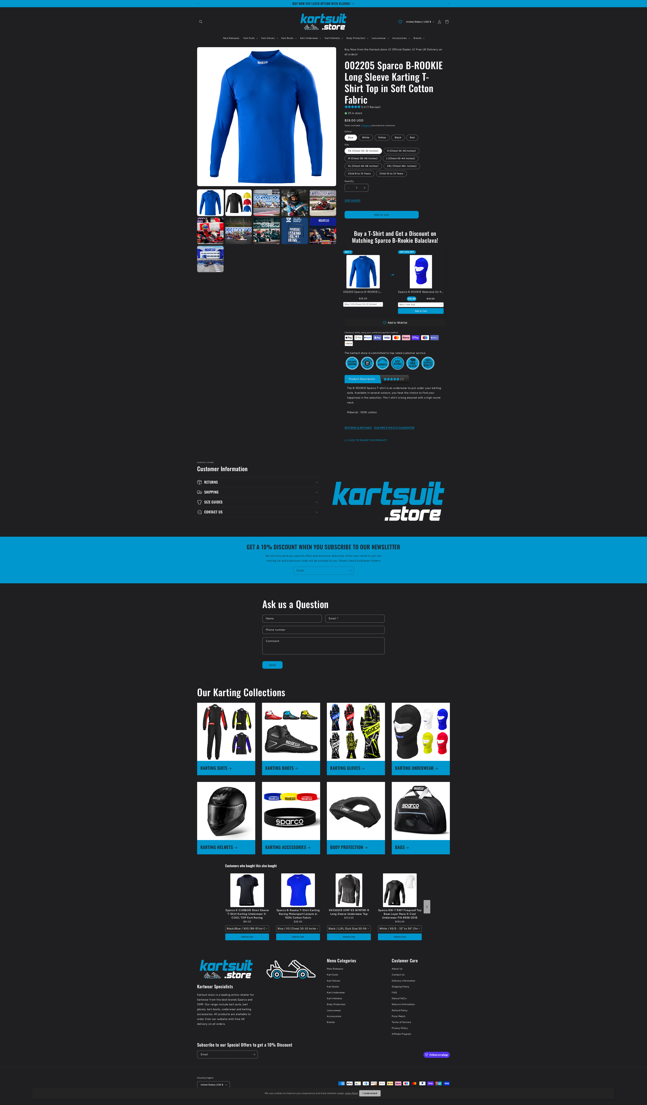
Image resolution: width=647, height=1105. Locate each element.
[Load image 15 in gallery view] (210, 259)
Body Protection (336, 1004)
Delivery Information (403, 980)
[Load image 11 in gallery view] (238, 231)
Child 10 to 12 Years (391, 173)
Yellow (382, 137)
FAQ (394, 992)
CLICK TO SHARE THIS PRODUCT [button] (367, 440)
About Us (397, 968)
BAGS (400, 847)
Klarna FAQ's (399, 998)
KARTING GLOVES (345, 768)
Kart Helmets (334, 998)
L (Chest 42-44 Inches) (400, 158)
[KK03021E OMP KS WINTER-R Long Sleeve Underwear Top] (349, 890)
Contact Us (398, 974)
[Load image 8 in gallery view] (295, 203)
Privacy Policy (400, 1028)
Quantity (349, 181)
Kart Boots (333, 986)
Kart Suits (332, 974)
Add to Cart (421, 311)
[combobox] (363, 304)
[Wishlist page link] (400, 22)
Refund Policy (400, 1010)
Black (398, 137)
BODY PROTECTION (346, 847)
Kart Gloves (333, 980)
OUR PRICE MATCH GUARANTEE (394, 427)
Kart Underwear (336, 992)
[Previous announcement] (198, 3)
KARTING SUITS (214, 768)
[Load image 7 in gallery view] (266, 203)
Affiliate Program (401, 1034)
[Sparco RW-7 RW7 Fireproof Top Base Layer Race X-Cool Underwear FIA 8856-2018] (400, 890)
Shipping (365, 125)
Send (272, 665)
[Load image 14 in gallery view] (323, 231)
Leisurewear (334, 1010)
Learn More (351, 1093)
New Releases (335, 968)
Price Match (399, 1016)
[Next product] (427, 906)
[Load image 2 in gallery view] (238, 203)
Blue (350, 137)
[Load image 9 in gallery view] (323, 203)
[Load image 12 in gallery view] (266, 231)
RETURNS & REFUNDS (358, 427)
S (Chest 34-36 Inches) (401, 150)
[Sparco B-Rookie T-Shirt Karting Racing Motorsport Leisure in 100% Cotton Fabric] (298, 890)
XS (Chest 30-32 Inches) (363, 150)
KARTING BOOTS (279, 768)
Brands (331, 1022)
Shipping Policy (400, 986)
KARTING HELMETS (217, 847)
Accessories (334, 1016)
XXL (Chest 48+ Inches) (402, 166)
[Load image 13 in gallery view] (295, 231)
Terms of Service (401, 1022)
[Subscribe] (350, 571)
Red (412, 137)
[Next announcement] (448, 3)
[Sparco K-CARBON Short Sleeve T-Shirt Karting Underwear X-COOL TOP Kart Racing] (247, 890)
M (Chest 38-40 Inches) (363, 158)
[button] (201, 21)
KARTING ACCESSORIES (285, 847)
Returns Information (403, 1004)
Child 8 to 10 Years (359, 173)
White (365, 137)
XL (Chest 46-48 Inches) (363, 166)
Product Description (362, 379)
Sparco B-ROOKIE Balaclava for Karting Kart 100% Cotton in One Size (443, 291)
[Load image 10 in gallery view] (210, 231)
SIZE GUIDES (352, 200)
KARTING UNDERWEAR (414, 768)
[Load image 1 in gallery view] (210, 203)
